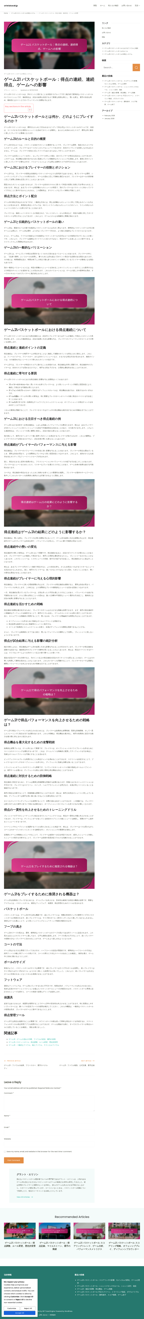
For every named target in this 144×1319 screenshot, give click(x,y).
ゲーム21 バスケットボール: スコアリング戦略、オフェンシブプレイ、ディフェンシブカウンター (124, 1246)
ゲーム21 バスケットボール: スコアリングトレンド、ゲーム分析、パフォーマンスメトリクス (89, 1246)
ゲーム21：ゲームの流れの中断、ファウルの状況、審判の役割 (32, 1039)
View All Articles (23, 1197)
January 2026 (109, 118)
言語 (136, 5)
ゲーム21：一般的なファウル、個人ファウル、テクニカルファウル (34, 1045)
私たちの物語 (113, 5)
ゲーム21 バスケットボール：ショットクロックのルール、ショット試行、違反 (106, 1286)
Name (7, 1116)
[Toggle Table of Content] (28, 109)
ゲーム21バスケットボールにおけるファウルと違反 (121, 48)
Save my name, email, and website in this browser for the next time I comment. (39, 1151)
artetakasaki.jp (11, 5)
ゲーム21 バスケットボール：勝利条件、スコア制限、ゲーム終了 (101, 1295)
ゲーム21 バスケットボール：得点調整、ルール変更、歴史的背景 (33, 1042)
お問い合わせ (127, 5)
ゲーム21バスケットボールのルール (116, 51)
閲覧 (95, 5)
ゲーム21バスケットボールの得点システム (18, 74)
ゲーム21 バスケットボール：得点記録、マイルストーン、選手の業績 (54, 1246)
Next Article (86, 1061)
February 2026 (109, 116)
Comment (9, 1093)
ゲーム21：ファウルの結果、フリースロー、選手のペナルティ (26, 1066)
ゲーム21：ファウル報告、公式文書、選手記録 (77, 1065)
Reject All (28, 1308)
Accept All (19, 1313)
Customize (11, 1308)
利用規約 (53, 1315)
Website (7, 1139)
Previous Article (14, 1061)
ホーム (102, 5)
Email (7, 1127)
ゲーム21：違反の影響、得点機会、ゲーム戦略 (119, 93)
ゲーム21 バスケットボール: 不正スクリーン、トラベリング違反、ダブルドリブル (108, 1292)
